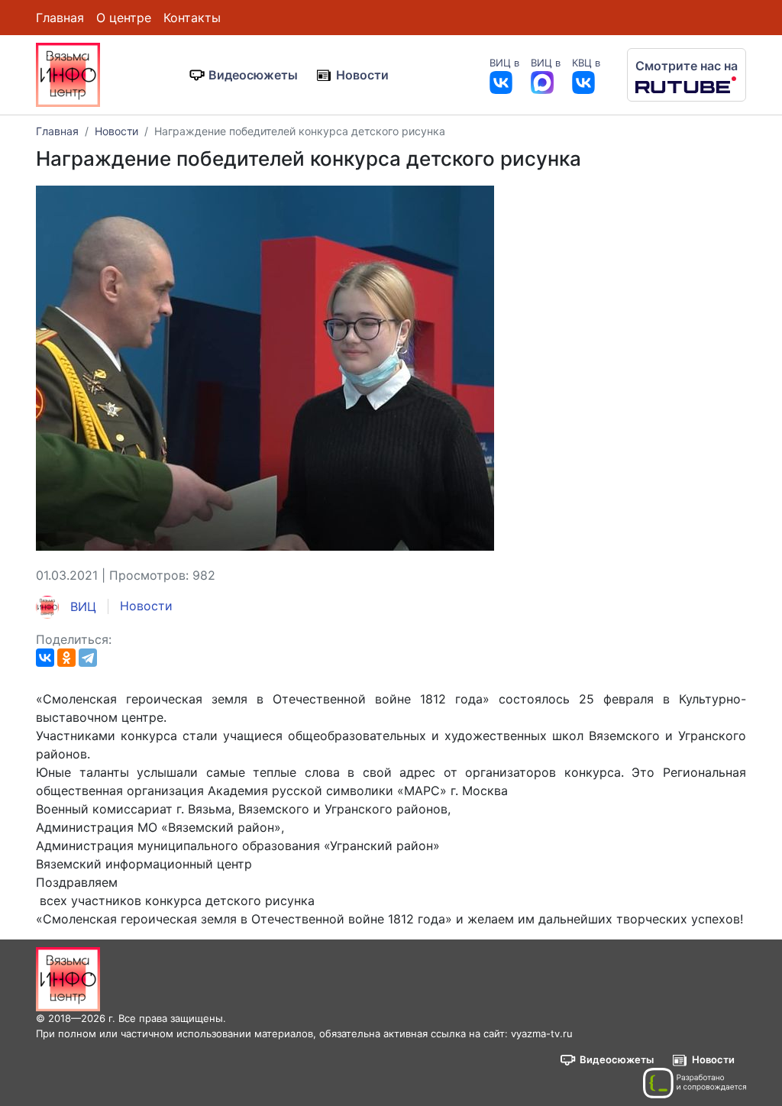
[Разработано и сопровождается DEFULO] (694, 1083)
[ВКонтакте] (45, 657)
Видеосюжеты (253, 74)
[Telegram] (88, 657)
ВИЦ (81, 606)
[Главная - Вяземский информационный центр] (68, 73)
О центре (123, 17)
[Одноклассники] (66, 657)
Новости (362, 74)
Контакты (192, 17)
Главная (60, 17)
